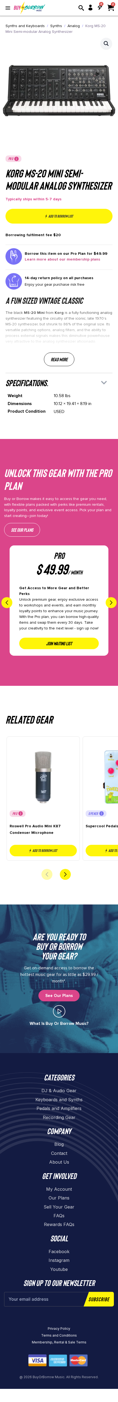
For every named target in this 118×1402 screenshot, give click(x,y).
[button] (106, 43)
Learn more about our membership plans (62, 259)
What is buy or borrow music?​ (59, 1023)
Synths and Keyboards (25, 26)
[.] (59, 1011)
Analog (74, 26)
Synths (56, 26)
